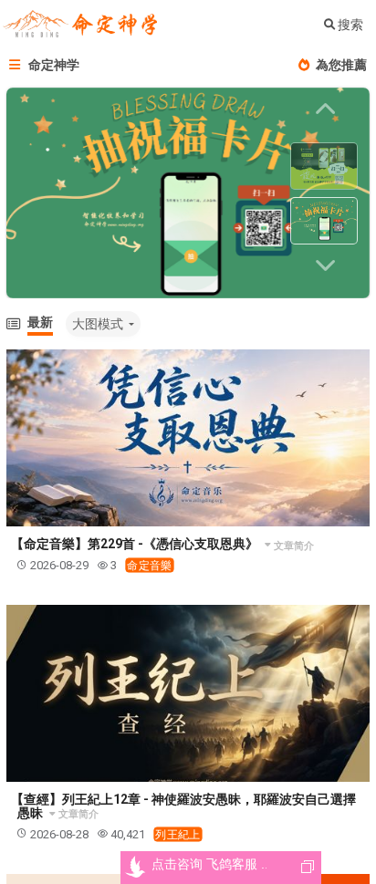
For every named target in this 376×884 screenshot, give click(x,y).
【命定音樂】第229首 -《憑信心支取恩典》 (136, 543)
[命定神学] (80, 25)
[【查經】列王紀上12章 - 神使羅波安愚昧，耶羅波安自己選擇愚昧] (188, 693)
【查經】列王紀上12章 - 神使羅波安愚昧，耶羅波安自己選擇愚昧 (183, 806)
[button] (328, 265)
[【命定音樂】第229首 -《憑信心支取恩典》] (188, 437)
